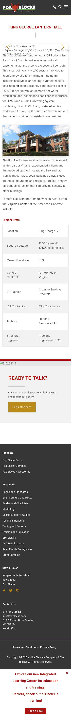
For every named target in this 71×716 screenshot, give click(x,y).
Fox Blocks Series (12, 460)
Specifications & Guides (16, 514)
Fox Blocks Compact (14, 465)
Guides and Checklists (15, 503)
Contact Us (9, 604)
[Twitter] (10, 591)
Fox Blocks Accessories (16, 471)
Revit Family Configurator (17, 549)
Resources (8, 484)
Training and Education (15, 532)
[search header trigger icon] (60, 7)
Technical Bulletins (13, 520)
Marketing (8, 509)
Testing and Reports (14, 526)
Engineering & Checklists (17, 497)
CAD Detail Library (13, 543)
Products (7, 452)
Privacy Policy (48, 647)
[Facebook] (4, 591)
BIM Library (9, 537)
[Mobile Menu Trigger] (66, 6)
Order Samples (11, 554)
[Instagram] (17, 591)
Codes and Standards (15, 492)
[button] (63, 47)
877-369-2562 (11, 611)
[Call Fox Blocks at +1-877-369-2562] (54, 7)
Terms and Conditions (25, 647)
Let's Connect (22, 407)
